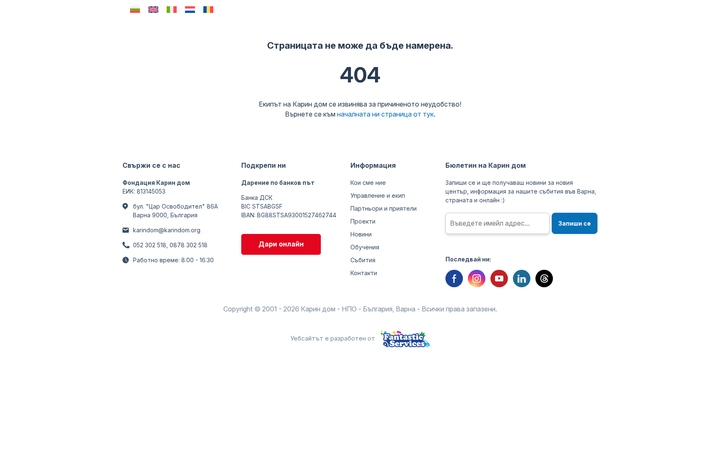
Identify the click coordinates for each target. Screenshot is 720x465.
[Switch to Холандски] (190, 9)
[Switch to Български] (135, 9)
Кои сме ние (368, 182)
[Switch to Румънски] (208, 9)
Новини (361, 234)
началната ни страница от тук (385, 114)
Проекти (362, 221)
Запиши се (574, 223)
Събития (362, 260)
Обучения (364, 247)
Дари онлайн (281, 244)
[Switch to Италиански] (171, 9)
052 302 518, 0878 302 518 (170, 245)
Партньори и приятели (383, 208)
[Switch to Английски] (153, 9)
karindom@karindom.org (166, 230)
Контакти (363, 272)
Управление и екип (377, 195)
